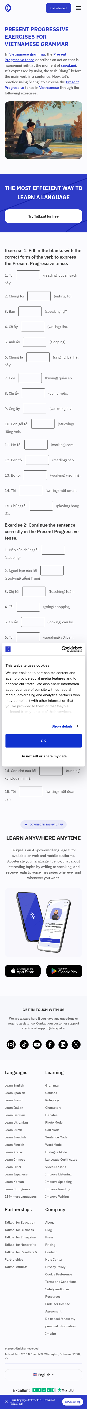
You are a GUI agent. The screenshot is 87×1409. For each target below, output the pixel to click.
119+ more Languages (21, 1196)
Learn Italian (14, 1108)
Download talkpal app (46, 824)
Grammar (52, 1085)
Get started (58, 8)
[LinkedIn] (63, 1044)
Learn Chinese (15, 1159)
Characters (53, 1108)
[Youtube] (37, 1044)
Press (49, 1237)
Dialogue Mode (56, 1152)
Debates (51, 1115)
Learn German (15, 1115)
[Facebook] (50, 1044)
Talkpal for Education (20, 1222)
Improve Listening (58, 1174)
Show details (62, 726)
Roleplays (52, 1100)
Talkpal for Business (19, 1230)
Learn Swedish (15, 1137)
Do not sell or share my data (43, 756)
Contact (51, 1252)
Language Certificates (61, 1159)
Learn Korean (14, 1182)
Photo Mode (53, 1122)
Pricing (50, 1245)
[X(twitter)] (76, 1044)
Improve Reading (57, 1189)
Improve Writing (57, 1196)
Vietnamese (49, 87)
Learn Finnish (14, 1145)
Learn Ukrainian (16, 1122)
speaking (68, 65)
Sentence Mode (56, 1137)
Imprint (50, 1333)
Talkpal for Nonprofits (20, 1245)
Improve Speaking (58, 1182)
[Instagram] (11, 1044)
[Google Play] (64, 971)
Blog (48, 1230)
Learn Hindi (13, 1167)
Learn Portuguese (17, 1189)
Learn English (14, 1085)
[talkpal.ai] (8, 8)
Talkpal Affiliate (16, 1267)
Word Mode (53, 1145)
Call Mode (52, 1130)
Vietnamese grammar (27, 54)
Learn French (14, 1100)
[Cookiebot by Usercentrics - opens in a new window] (62, 649)
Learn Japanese (16, 1174)
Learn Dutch (13, 1130)
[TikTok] (24, 1044)
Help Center (53, 1259)
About (49, 1222)
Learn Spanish (15, 1093)
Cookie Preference (58, 1274)
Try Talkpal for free (43, 216)
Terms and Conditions (61, 1282)
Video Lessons (55, 1167)
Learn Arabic (14, 1152)
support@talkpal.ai (51, 1028)
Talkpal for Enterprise (20, 1237)
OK (43, 741)
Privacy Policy (55, 1267)
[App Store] (23, 971)
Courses (51, 1093)
